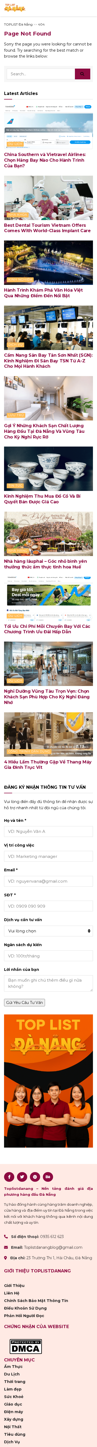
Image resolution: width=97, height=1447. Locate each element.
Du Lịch (15, 144)
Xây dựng (13, 1419)
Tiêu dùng (14, 1434)
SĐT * (10, 895)
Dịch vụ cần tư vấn (23, 919)
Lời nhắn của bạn (21, 969)
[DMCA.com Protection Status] (25, 1346)
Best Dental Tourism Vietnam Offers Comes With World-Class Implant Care (47, 228)
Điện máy (13, 1411)
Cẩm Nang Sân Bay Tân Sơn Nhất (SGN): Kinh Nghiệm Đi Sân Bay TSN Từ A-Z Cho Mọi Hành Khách (48, 361)
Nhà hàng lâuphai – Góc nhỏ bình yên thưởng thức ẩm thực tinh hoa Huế (45, 564)
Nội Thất (13, 1426)
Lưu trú (16, 415)
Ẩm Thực (13, 1366)
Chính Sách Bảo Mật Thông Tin (36, 1300)
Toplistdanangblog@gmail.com (53, 1247)
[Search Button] (82, 74)
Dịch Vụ (15, 344)
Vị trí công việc (19, 845)
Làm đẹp (13, 1389)
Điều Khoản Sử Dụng (25, 1308)
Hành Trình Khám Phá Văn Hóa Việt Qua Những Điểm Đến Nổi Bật (43, 293)
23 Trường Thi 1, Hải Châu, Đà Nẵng (59, 1257)
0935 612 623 (52, 1236)
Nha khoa (17, 215)
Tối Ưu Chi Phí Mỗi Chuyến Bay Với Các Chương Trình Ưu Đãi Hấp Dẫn (47, 629)
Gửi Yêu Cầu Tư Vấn (24, 1002)
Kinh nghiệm (20, 279)
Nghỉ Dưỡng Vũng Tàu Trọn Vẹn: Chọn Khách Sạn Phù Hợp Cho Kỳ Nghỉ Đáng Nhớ (47, 697)
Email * (11, 870)
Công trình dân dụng (29, 751)
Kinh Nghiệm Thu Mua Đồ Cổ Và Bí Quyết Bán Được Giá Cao (42, 499)
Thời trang (14, 1381)
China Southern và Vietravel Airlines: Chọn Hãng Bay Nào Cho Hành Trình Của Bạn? (45, 160)
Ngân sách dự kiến (23, 944)
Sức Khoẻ (13, 1396)
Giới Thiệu (14, 1285)
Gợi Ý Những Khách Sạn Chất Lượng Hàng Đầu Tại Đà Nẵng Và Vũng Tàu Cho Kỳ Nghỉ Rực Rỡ (44, 431)
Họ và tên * (15, 820)
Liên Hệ (11, 1293)
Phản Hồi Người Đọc (24, 1315)
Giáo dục (13, 1404)
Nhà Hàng (17, 551)
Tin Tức (15, 485)
